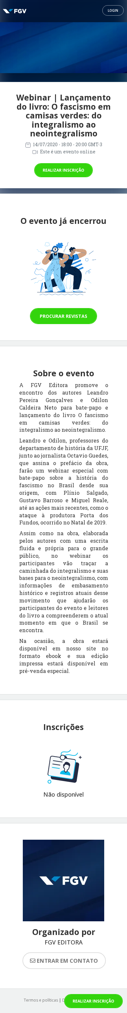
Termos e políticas (41, 1000)
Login (113, 10)
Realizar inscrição (63, 170)
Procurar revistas (63, 316)
